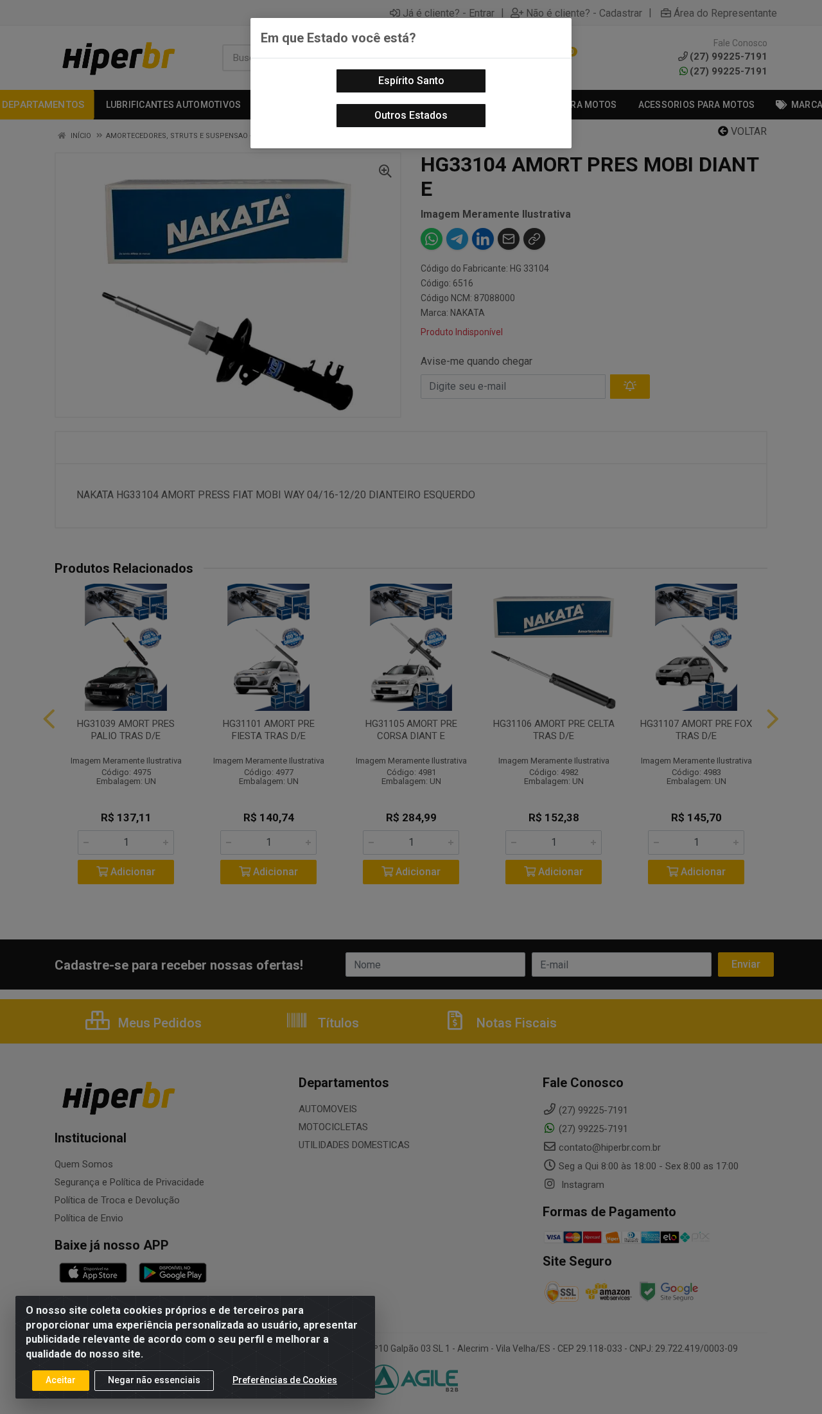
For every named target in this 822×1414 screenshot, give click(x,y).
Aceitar (61, 1380)
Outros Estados (411, 115)
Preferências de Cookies (284, 1380)
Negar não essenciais (154, 1380)
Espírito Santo (411, 80)
